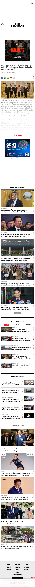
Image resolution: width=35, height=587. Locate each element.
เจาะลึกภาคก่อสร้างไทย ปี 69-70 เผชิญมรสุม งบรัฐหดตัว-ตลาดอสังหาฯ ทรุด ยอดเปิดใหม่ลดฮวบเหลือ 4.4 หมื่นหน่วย (21, 348)
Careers (17, 567)
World (14, 327)
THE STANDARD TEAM (9, 72)
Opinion (8, 567)
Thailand (4, 62)
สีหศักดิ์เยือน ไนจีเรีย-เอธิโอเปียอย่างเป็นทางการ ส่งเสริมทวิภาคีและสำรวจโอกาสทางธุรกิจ (15, 523)
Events (26, 567)
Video (17, 566)
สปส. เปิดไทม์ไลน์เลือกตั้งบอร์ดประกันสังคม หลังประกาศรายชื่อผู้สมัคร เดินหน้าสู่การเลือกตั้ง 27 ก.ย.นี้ (11, 417)
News (8, 564)
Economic (15, 345)
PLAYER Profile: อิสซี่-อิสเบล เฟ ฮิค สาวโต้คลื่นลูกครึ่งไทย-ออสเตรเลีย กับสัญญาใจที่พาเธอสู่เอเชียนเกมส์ (15, 474)
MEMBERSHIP (17, 577)
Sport (3, 471)
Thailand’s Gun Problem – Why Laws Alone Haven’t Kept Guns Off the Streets (10, 391)
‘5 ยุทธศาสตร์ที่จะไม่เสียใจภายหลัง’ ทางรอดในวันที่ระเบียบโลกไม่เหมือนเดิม (11, 400)
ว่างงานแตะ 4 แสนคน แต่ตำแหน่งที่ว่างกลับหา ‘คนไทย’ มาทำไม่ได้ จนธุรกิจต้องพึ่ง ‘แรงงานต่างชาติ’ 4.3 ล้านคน (21, 357)
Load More (17, 552)
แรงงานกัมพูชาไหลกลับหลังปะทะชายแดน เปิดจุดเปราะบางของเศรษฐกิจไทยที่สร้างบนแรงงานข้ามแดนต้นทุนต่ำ (21, 366)
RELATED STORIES (17, 187)
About (17, 569)
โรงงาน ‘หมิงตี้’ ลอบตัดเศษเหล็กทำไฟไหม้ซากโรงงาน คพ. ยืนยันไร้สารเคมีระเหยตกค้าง (16, 547)
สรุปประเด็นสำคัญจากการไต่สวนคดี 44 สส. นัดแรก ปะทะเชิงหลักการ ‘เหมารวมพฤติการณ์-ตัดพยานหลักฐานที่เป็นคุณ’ (21, 339)
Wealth (17, 564)
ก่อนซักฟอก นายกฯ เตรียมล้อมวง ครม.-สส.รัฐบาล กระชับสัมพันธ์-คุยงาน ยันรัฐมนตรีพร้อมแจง (15, 450)
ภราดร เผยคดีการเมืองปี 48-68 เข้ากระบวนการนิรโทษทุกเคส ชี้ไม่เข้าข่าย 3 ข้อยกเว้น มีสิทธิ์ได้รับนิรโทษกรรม (15, 308)
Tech (11, 381)
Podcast (8, 566)
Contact (26, 569)
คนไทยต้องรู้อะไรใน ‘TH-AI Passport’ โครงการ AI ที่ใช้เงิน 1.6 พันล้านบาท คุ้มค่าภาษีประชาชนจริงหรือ (10, 384)
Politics (11, 62)
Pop (27, 564)
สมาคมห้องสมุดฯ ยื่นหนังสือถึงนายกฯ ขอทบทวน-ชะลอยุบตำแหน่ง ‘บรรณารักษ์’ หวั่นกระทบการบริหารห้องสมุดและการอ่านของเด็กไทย (15, 284)
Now (27, 566)
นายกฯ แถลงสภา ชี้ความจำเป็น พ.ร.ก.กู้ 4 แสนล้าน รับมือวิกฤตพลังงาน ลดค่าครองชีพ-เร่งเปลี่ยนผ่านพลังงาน (15, 498)
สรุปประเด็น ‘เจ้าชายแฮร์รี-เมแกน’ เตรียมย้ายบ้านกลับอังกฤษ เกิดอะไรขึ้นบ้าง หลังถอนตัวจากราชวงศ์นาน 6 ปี (11, 409)
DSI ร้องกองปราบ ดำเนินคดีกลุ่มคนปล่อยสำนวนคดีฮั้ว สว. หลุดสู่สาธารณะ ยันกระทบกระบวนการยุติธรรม (15, 259)
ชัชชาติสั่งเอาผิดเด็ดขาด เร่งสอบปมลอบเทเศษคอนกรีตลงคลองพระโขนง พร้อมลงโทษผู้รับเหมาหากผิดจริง (16, 211)
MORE (17, 313)
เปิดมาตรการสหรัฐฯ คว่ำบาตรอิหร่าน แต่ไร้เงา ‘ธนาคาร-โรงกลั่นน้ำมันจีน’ (21, 330)
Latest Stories (17, 426)
